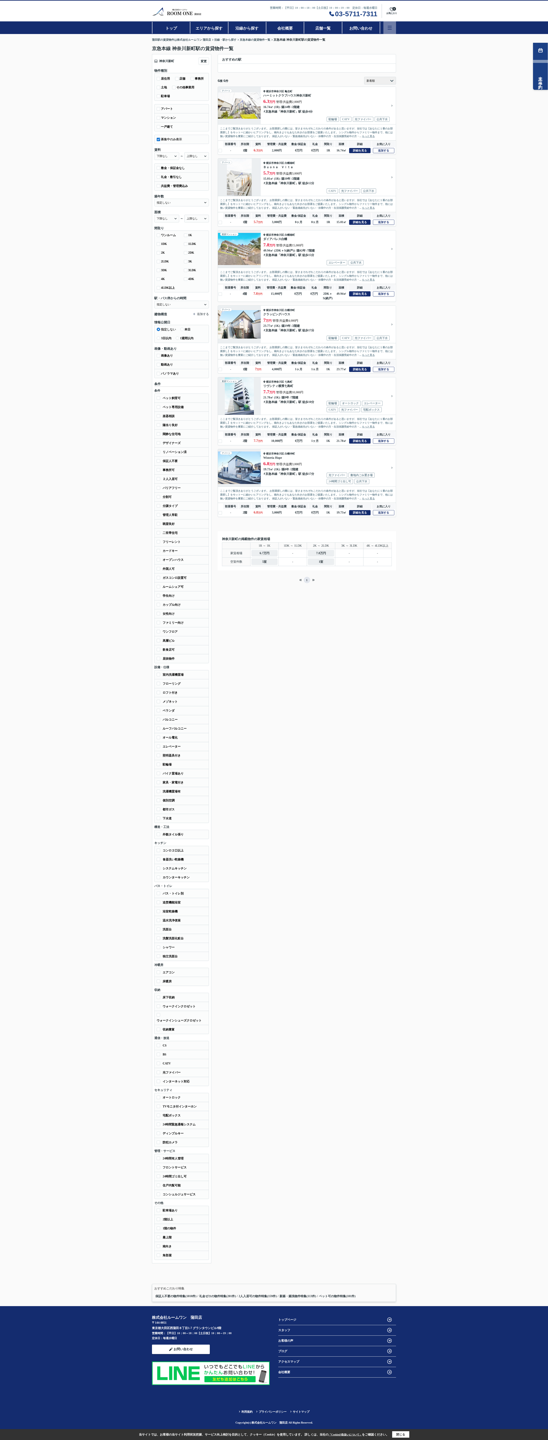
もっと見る (368, 136)
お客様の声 (285, 1340)
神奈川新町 (287, 111)
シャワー (169, 947)
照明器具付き (172, 755)
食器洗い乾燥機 (173, 859)
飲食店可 (169, 649)
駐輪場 (167, 764)
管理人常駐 (170, 515)
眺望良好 (169, 523)
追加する (383, 150)
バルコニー (170, 719)
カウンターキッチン (176, 877)
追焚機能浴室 (172, 902)
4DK (191, 279)
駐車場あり (170, 1210)
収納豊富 (169, 1029)
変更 (204, 61)
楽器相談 (169, 416)
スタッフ (284, 1330)
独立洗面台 (170, 956)
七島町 (288, 381)
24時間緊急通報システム (179, 1124)
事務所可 (169, 470)
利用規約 (247, 1411)
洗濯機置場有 (172, 791)
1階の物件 (169, 1228)
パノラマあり (170, 373)
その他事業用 (185, 87)
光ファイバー (172, 1072)
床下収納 (169, 997)
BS (164, 1054)
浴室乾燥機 (170, 911)
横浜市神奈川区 (275, 91)
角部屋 (167, 1255)
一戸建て (167, 126)
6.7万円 (265, 553)
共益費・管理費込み (174, 186)
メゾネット (170, 701)
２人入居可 (170, 479)
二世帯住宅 (170, 532)
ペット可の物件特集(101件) (337, 1296)
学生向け (169, 595)
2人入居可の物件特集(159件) (258, 1296)
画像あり (167, 355)
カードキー (170, 550)
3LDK (192, 270)
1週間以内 (187, 338)
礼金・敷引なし (171, 177)
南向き (167, 1246)
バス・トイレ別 (173, 893)
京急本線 (271, 111)
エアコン (169, 972)
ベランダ (169, 710)
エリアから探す (209, 28)
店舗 (182, 78)
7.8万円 (321, 553)
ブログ (282, 1351)
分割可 (167, 497)
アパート (167, 108)
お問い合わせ (360, 28)
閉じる (400, 1434)
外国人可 (169, 568)
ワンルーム (168, 235)
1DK (164, 244)
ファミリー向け (173, 622)
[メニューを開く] (390, 28)
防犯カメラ (170, 1142)
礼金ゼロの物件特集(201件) (217, 1296)
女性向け (169, 613)
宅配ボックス (172, 1115)
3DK (164, 270)
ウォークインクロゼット (179, 1006)
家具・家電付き (173, 782)
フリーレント (172, 541)
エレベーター (172, 746)
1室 (321, 561)
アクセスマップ (288, 1361)
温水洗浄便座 (172, 920)
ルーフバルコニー (175, 728)
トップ (171, 28)
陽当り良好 (170, 425)
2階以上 (168, 1219)
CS (165, 1045)
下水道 (167, 818)
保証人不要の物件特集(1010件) (176, 1296)
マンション (168, 117)
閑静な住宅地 (172, 434)
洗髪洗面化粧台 (173, 938)
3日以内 (166, 338)
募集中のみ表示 (171, 139)
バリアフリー (172, 488)
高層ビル (169, 640)
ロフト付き (170, 692)
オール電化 (170, 737)
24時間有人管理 (173, 1158)
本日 (188, 329)
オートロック (172, 1097)
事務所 (199, 78)
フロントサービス (175, 1167)
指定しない (168, 329)
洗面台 (167, 929)
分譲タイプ (170, 506)
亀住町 (288, 91)
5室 (264, 561)
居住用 (165, 78)
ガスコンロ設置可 (175, 577)
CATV (167, 1063)
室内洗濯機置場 (173, 674)
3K (190, 261)
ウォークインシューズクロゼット (179, 1020)
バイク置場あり (173, 773)
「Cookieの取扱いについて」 (345, 1434)
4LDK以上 (168, 287)
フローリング (172, 683)
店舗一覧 (323, 28)
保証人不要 (170, 461)
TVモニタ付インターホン (180, 1106)
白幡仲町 (290, 310)
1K (190, 235)
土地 (164, 87)
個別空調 (169, 800)
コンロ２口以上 (173, 850)
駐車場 (165, 96)
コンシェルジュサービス (179, 1194)
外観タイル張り (173, 834)
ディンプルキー (173, 1133)
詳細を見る (360, 150)
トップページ (287, 1319)
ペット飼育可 (172, 398)
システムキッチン (175, 868)
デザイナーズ (172, 443)
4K (163, 279)
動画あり (167, 364)
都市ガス (169, 809)
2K (163, 252)
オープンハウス (173, 559)
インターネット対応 (176, 1081)
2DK (191, 252)
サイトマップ (301, 1411)
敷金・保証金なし (173, 168)
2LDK (165, 261)
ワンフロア (170, 631)
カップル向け (172, 604)
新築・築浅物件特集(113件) (298, 1296)
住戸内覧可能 (172, 1185)
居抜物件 (169, 658)
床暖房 (167, 981)
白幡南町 (290, 162)
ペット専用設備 (173, 407)
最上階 (167, 1237)
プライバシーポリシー (273, 1411)
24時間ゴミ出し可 (175, 1176)
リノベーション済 (175, 452)
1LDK (192, 244)
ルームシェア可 (173, 586)
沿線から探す (247, 28)
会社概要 (285, 28)
